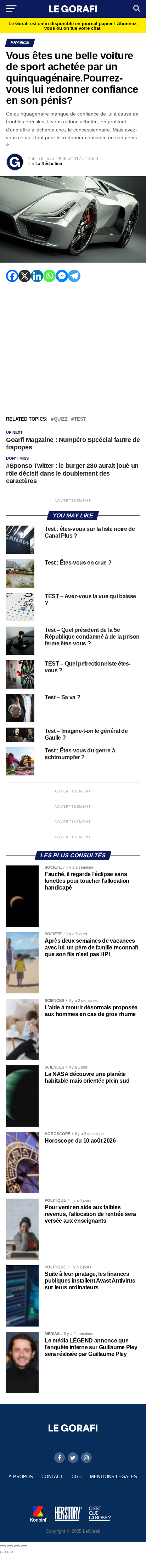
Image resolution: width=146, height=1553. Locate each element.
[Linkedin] (37, 276)
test (80, 419)
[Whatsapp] (49, 276)
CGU (77, 1476)
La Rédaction (48, 163)
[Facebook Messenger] (62, 276)
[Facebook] (12, 276)
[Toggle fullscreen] (17, 1546)
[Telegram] (74, 276)
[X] (24, 276)
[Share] (10, 1546)
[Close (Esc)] (3, 1546)
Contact (52, 1476)
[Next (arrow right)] (10, 1552)
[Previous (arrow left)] (3, 1552)
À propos (21, 1476)
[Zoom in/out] (24, 1546)
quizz (61, 419)
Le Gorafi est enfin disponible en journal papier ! (73, 25)
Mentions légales (113, 1476)
